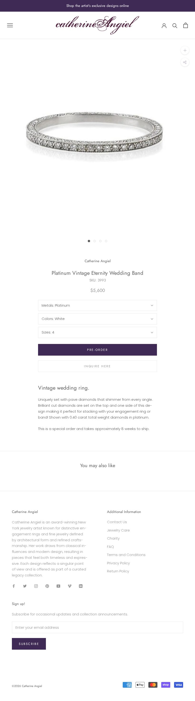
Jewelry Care (118, 530)
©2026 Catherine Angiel (27, 686)
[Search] (174, 25)
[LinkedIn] (81, 586)
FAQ (110, 546)
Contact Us (117, 521)
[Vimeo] (69, 586)
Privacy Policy (118, 563)
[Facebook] (13, 586)
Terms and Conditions (126, 554)
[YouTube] (58, 586)
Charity (113, 538)
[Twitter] (25, 586)
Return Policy (118, 571)
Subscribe (29, 644)
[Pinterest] (47, 586)
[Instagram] (36, 586)
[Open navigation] (10, 25)
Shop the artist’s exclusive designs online (97, 5)
